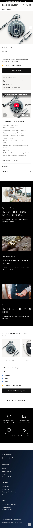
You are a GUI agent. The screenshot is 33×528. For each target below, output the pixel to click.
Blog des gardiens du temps (9, 492)
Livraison (4, 469)
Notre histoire (5, 489)
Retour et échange (6, 471)
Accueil (3, 9)
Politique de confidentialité (16, 523)
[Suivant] (30, 27)
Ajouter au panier (16, 70)
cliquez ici (8, 507)
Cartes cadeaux (5, 486)
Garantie (4, 474)
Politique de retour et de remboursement (10, 525)
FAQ (3, 495)
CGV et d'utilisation (6, 523)
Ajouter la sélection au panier (16, 391)
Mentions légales (23, 525)
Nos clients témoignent (7, 477)
